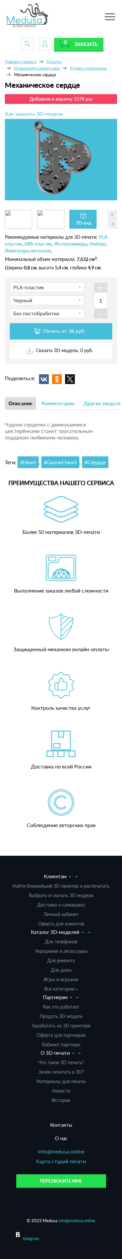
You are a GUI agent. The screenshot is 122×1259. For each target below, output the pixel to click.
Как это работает (61, 1006)
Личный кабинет (61, 914)
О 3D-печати (55, 1053)
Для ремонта (61, 960)
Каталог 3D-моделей (55, 932)
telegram (31, 1238)
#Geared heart (60, 462)
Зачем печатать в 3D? (61, 1072)
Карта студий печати (61, 1161)
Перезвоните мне (61, 1180)
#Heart (28, 462)
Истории (61, 1100)
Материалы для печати (61, 1081)
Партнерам (55, 997)
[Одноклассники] (57, 379)
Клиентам (55, 876)
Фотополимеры (70, 244)
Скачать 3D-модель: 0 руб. (64, 350)
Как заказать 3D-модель (34, 113)
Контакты (61, 1125)
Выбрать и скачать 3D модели (61, 895)
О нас (61, 1138)
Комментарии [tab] (58, 403)
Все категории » (61, 989)
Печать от (63, 331)
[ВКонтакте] (44, 379)
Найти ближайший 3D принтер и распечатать (61, 886)
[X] (70, 379)
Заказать (86, 44)
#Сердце (95, 462)
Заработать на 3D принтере (61, 1025)
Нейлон (97, 244)
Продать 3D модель (61, 1016)
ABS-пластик (38, 244)
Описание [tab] (20, 403)
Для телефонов (61, 941)
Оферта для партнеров (61, 1035)
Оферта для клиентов (61, 923)
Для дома (61, 970)
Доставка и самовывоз (61, 905)
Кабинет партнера (61, 1044)
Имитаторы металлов (28, 250)
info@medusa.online (61, 1151)
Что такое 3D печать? (61, 1062)
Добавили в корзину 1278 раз (61, 99)
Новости (61, 1091)
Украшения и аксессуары (61, 951)
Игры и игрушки (61, 979)
